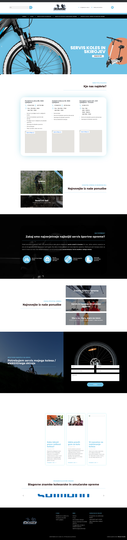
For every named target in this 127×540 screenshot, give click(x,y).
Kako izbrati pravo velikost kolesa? (54, 444)
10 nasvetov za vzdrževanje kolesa (96, 444)
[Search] (30, 7)
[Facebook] (112, 7)
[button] (2, 46)
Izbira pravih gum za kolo (74, 443)
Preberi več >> (51, 462)
